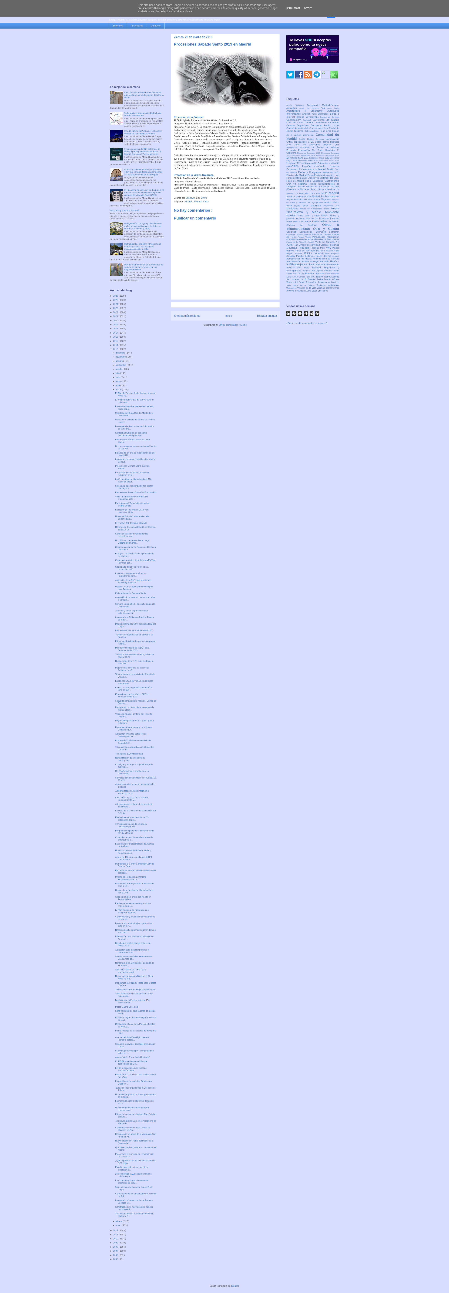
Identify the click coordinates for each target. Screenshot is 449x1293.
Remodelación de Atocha (299, 259)
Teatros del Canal (296, 282)
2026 (116, 296)
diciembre (121, 353)
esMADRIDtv (294, 166)
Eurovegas (334, 166)
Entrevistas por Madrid (328, 163)
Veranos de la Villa (307, 288)
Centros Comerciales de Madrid (322, 122)
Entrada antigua (267, 315)
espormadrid (322, 166)
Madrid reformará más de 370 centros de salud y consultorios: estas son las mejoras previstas (143, 267)
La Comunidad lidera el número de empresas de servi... (132, 1181)
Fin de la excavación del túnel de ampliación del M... (131, 1069)
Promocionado (323, 253)
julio (118, 373)
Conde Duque (307, 139)
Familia (331, 169)
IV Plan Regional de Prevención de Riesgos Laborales (132, 911)
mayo (118, 381)
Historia (303, 183)
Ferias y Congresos (310, 172)
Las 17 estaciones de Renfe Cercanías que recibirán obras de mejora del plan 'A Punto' (143, 95)
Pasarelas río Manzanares (326, 239)
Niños (325, 215)
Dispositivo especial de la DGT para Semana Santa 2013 (132, 649)
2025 (116, 300)
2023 (116, 308)
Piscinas (315, 248)
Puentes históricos (306, 256)
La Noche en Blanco (307, 189)
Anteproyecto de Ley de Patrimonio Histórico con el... (132, 792)
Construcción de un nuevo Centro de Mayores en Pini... (132, 1128)
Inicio (228, 315)
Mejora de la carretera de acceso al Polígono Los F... (132, 669)
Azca (315, 114)
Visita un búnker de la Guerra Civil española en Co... (131, 497)
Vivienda (291, 290)
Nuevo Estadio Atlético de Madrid (321, 221)
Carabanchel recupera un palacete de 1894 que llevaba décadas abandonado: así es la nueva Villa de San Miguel (143, 172)
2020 (116, 320)
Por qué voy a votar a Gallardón (125, 210)
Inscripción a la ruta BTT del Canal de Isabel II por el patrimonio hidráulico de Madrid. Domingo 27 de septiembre (142, 151)
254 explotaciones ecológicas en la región (135, 989)
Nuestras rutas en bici (307, 218)
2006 (116, 1255)
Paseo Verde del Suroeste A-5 (323, 242)
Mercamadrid (326, 202)
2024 (116, 304)
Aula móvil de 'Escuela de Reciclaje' (132, 1057)
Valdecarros (291, 288)
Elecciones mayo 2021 (308, 160)
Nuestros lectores (329, 218)
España (308, 166)
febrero (119, 1221)
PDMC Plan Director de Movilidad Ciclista (307, 245)
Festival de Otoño (331, 172)
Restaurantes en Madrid (327, 264)
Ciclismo (299, 130)
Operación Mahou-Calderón (299, 235)
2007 (116, 1251)
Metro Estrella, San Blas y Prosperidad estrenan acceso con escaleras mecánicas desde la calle (142, 246)
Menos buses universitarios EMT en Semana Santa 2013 (132, 695)
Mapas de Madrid (295, 199)
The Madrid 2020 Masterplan (129, 754)
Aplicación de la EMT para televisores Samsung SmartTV (133, 581)
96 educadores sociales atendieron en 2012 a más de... (133, 957)
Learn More (293, 8)
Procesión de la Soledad (188, 117)
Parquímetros (319, 237)
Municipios (293, 208)
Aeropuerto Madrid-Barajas (323, 105)
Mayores (326, 199)
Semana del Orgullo (313, 270)
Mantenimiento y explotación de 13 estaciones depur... (132, 818)
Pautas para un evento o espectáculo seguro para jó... (133, 904)
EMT (298, 163)
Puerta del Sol (324, 256)
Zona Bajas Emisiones (317, 291)
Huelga (313, 184)
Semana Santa (201, 201)
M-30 (325, 193)
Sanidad (318, 267)
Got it (308, 8)
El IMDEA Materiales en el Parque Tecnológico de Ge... (131, 1062)
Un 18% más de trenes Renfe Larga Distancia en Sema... (132, 541)
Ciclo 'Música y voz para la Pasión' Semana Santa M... (131, 798)
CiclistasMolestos (312, 131)
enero (119, 1225)
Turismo (322, 285)
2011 (116, 1234)
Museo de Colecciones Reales (315, 209)
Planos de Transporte (305, 250)
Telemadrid (312, 282)
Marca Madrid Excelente (126, 1007)
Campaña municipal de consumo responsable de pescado (131, 434)
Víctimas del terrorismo (328, 288)
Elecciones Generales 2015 (309, 153)
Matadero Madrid (312, 199)
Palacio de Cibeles (322, 234)
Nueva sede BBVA (295, 221)
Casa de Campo (296, 122)
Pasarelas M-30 (305, 239)
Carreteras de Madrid (326, 119)
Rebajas (335, 256)
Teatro (320, 276)
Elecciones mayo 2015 (319, 158)
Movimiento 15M (331, 206)
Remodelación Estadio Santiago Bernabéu (308, 261)
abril (118, 385)
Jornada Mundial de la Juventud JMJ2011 (318, 186)
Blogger (235, 1286)
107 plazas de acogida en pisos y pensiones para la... (131, 825)
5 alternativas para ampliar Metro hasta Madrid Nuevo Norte (143, 114)
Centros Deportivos (298, 125)
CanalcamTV (294, 119)
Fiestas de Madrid (296, 175)
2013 (116, 349)
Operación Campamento (301, 232)
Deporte (329, 144)
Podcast (299, 253)
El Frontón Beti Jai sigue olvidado (131, 523)
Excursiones (292, 169)
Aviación (307, 114)
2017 (116, 333)
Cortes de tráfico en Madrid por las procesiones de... (131, 535)
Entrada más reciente (187, 315)
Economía (292, 150)
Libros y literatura (327, 189)
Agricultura (292, 108)
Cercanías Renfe (321, 125)
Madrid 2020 (305, 196)
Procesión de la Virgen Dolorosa (193, 174)
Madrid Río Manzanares (325, 196)
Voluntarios (301, 291)
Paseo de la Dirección (297, 242)
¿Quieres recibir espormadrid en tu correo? (306, 323)
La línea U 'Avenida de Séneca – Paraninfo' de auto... (130, 574)
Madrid (188, 201)
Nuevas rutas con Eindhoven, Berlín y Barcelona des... (133, 851)
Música (335, 208)
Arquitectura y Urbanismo (306, 110)
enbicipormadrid (309, 163)
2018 (116, 328)
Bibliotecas (324, 114)
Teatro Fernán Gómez (328, 279)
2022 (116, 312)
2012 (116, 1230)
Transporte (324, 282)
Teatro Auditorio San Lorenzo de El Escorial (312, 278)
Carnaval (308, 120)
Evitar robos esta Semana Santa (130, 593)
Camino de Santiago (329, 117)
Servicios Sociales (314, 273)
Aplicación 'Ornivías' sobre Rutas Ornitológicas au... (130, 735)
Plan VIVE (326, 248)
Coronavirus (332, 139)
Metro (336, 202)
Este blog (118, 25)
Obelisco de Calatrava (304, 225)
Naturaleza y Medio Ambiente (312, 212)
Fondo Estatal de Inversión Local (323, 175)
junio (118, 377)
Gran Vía (292, 184)
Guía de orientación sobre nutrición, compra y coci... (132, 1108)
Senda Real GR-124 (295, 274)
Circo (329, 131)
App (324, 108)
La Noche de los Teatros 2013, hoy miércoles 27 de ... (131, 511)
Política (309, 253)
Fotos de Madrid (295, 181)
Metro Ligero (294, 205)
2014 (116, 345)
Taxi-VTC (311, 277)
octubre (119, 361)
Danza (298, 144)
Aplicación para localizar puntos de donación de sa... (132, 951)
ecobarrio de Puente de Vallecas (319, 147)
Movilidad (316, 205)
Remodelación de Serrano (326, 259)
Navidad (291, 215)
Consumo (321, 139)
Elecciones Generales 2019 (303, 155)
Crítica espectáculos (297, 142)
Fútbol (309, 181)
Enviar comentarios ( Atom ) (233, 325)
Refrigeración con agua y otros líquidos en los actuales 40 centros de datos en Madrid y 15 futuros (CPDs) (143, 226)
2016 (116, 337)
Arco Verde (333, 108)
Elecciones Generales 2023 (327, 155)
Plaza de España (325, 250)
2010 (116, 1238)
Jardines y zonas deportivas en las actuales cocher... (131, 611)
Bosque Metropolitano (308, 117)
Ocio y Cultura (326, 229)
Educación (305, 150)
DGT (337, 144)
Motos (307, 205)
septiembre (121, 365)
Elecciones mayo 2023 (329, 161)
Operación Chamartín (327, 232)
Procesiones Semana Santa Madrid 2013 (135, 630)
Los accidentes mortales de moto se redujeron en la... (132, 473)
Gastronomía (331, 180)
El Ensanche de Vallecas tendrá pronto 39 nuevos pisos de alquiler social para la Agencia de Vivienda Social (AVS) (144, 192)
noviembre (121, 357)
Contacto (156, 25)
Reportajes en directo (303, 264)
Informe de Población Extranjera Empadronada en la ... (130, 878)
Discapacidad (293, 147)
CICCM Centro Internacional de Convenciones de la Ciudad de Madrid (312, 128)
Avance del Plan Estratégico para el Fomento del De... (132, 1038)
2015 (116, 341)
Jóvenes (291, 189)
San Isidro (304, 267)
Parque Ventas (305, 237)
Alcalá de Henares (310, 108)
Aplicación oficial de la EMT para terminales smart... (130, 970)
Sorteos (302, 277)
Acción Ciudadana (296, 105)
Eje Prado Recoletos (324, 150)
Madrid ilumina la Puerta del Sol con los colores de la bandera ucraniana (143, 132)
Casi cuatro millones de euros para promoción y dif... (132, 568)
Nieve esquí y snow (309, 215)
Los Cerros (315, 193)
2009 (116, 1242)
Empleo (291, 163)
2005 (116, 1259)
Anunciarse (137, 25)
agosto (119, 369)
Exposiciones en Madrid (313, 169)
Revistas (291, 267)
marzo (119, 389)
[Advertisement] (137, 57)
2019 (116, 324)
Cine (323, 131)
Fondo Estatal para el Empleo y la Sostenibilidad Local (312, 178)
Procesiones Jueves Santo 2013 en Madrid (135, 492)
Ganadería (318, 181)
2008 (116, 1247)
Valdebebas (333, 285)
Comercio (309, 134)
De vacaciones (313, 144)
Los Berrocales (302, 193)
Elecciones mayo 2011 (297, 158)
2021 (116, 316)
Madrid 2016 (292, 196)
